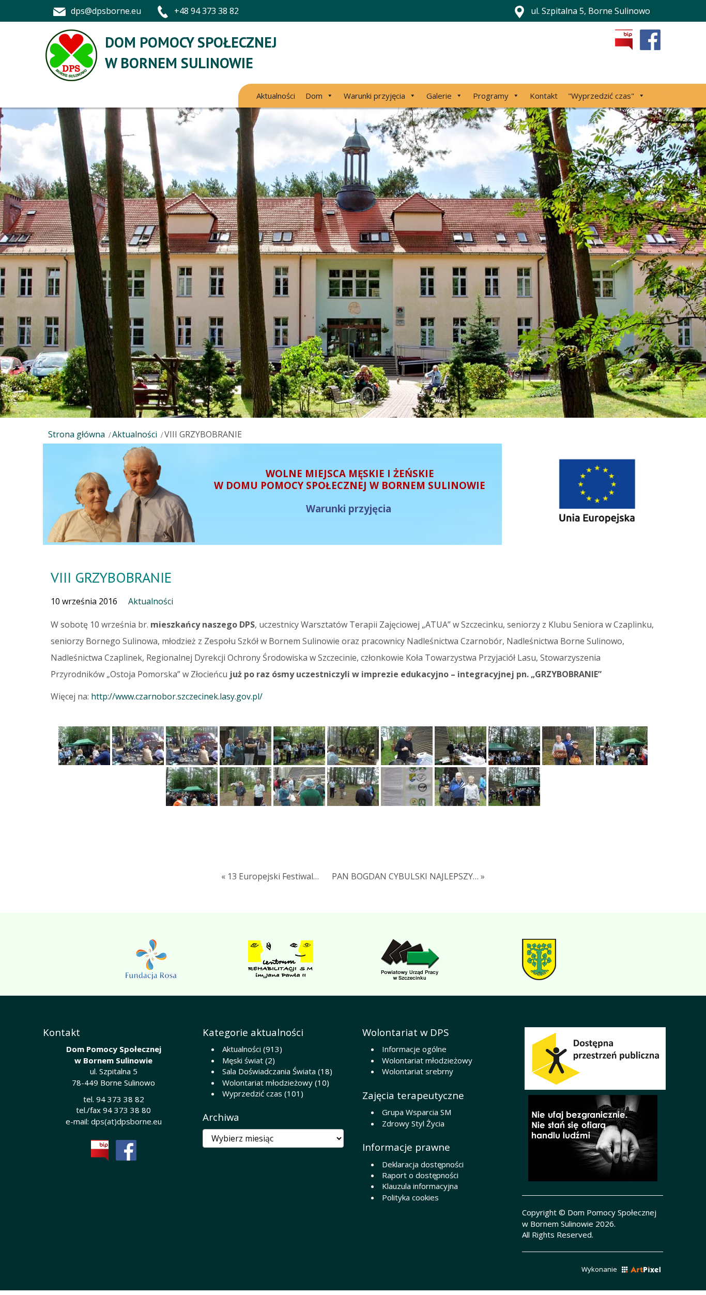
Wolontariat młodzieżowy (267, 1082)
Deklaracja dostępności (423, 1164)
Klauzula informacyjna (420, 1186)
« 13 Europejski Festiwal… (270, 876)
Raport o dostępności (420, 1175)
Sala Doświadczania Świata (269, 1071)
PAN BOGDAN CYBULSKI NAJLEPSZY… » (408, 876)
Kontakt (544, 95)
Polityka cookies (410, 1197)
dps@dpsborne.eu (106, 11)
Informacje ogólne (414, 1049)
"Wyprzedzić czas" (601, 95)
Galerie (439, 95)
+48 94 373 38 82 (206, 11)
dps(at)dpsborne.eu (126, 1121)
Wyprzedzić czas (252, 1093)
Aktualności (275, 95)
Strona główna (76, 434)
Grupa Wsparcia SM (416, 1112)
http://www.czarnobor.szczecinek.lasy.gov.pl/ (177, 696)
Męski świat (242, 1060)
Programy (491, 95)
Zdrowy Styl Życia (413, 1123)
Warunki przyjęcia (374, 95)
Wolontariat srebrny (417, 1071)
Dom (314, 95)
